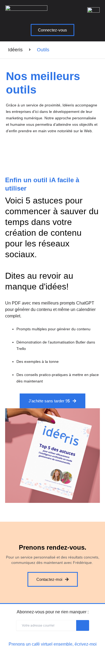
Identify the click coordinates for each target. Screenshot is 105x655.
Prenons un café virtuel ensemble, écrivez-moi (53, 644)
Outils (43, 49)
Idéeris (15, 49)
